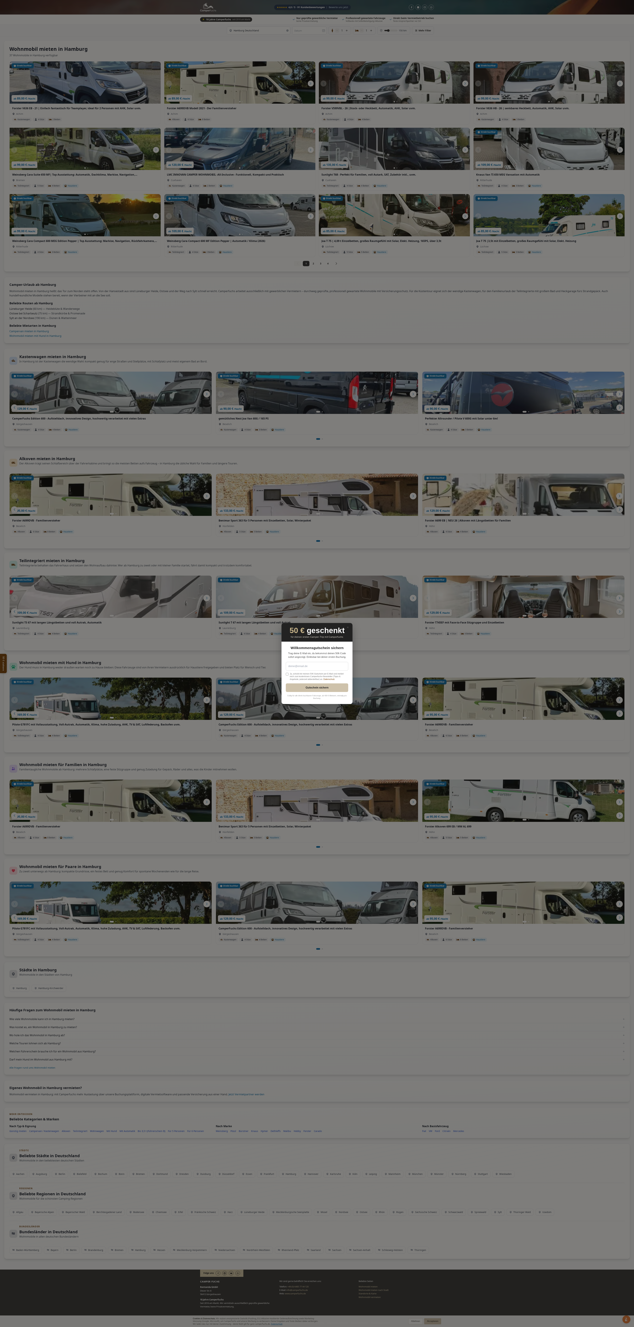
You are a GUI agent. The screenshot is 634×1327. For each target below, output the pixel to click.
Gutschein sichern (317, 687)
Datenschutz (329, 679)
